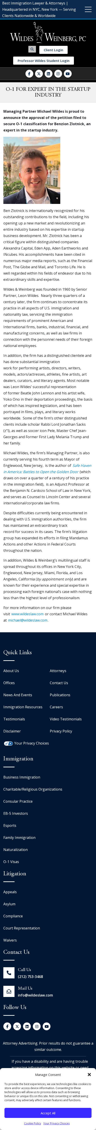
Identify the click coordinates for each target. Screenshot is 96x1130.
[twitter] (39, 74)
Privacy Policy (61, 731)
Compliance (13, 916)
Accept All (48, 1113)
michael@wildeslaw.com (27, 620)
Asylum (9, 903)
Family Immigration (19, 837)
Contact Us (59, 682)
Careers (56, 707)
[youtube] (68, 74)
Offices (9, 682)
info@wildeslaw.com (35, 995)
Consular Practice (18, 801)
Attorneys (58, 670)
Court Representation (21, 928)
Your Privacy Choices (56, 1123)
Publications (60, 694)
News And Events (17, 694)
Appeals (10, 891)
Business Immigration (21, 777)
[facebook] (29, 74)
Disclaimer (12, 731)
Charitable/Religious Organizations (32, 789)
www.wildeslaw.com (27, 614)
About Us (11, 670)
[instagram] (58, 74)
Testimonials (14, 719)
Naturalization (15, 849)
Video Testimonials (66, 719)
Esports (9, 825)
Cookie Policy (32, 1123)
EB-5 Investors (15, 813)
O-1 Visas (11, 861)
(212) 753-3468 (30, 976)
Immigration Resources (22, 707)
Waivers (10, 940)
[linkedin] (48, 74)
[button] (89, 1074)
